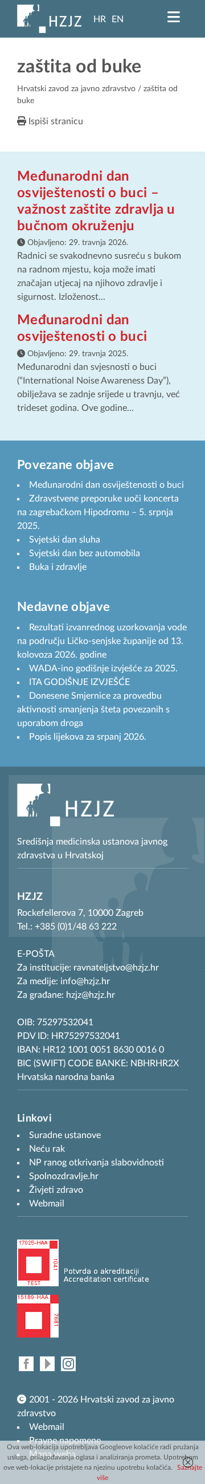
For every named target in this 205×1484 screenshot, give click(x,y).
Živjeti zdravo (56, 1189)
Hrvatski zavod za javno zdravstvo (76, 89)
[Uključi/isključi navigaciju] (173, 17)
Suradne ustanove (65, 1135)
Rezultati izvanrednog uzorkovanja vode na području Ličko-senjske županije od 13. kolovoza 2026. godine (102, 641)
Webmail (46, 1427)
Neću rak (47, 1148)
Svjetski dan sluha (64, 539)
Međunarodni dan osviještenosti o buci (106, 485)
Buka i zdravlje (58, 567)
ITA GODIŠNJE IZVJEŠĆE (79, 682)
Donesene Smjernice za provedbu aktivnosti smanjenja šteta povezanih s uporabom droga (93, 709)
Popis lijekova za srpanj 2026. (87, 736)
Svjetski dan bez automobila (84, 553)
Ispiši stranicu (54, 121)
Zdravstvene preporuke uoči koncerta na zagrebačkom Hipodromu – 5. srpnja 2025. (98, 512)
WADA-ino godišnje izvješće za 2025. (103, 668)
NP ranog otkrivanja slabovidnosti (96, 1162)
